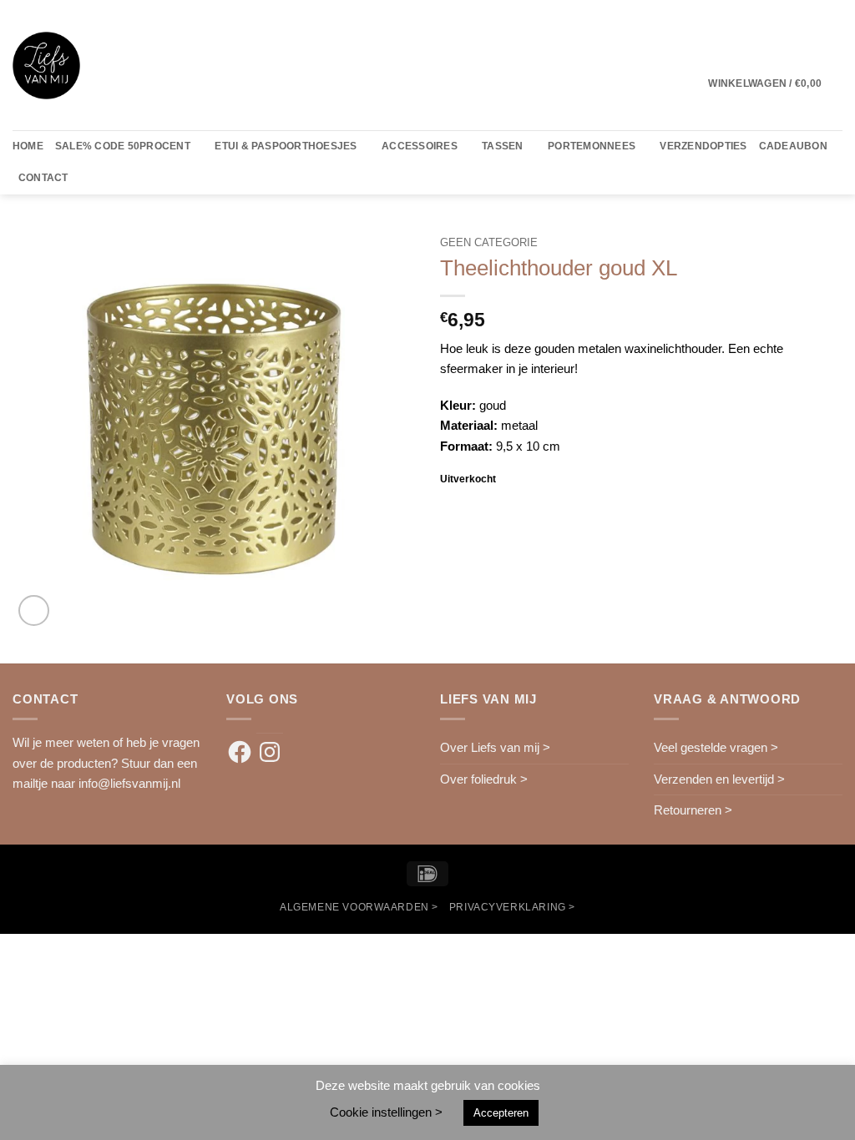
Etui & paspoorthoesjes (286, 146)
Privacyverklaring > (512, 906)
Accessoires (420, 146)
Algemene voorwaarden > (359, 906)
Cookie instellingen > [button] (386, 1112)
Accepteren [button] (501, 1113)
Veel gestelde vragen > (716, 747)
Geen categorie (489, 242)
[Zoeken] (86, 178)
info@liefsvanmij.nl (129, 783)
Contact (43, 178)
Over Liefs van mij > (495, 747)
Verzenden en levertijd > (719, 779)
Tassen (502, 146)
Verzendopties (703, 146)
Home (28, 146)
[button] (775, 83)
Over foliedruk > (484, 779)
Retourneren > (693, 810)
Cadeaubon (793, 146)
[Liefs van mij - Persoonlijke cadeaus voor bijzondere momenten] (46, 65)
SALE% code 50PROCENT (122, 146)
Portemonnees (591, 146)
